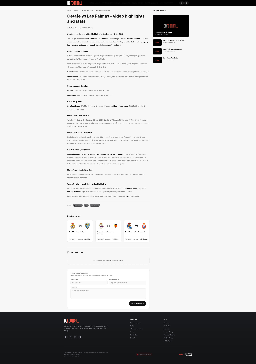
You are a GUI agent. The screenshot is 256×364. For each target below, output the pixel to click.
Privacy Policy (168, 332)
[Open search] (186, 3)
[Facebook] (66, 337)
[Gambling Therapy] (188, 354)
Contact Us (167, 326)
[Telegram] (80, 337)
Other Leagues (165, 3)
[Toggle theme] (181, 3)
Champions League (151, 3)
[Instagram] (75, 337)
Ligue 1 (141, 3)
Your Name (74, 279)
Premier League (107, 3)
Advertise (167, 329)
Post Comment (139, 303)
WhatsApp (95, 205)
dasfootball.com (114, 45)
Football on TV (94, 3)
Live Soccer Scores (144, 354)
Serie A (134, 3)
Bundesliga (126, 3)
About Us (167, 323)
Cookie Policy (168, 338)
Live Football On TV (74, 356)
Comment (73, 287)
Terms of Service (169, 335)
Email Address (114, 279)
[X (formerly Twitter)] (70, 337)
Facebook (78, 205)
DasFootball (72, 28)
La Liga (117, 3)
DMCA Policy (168, 341)
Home (69, 10)
